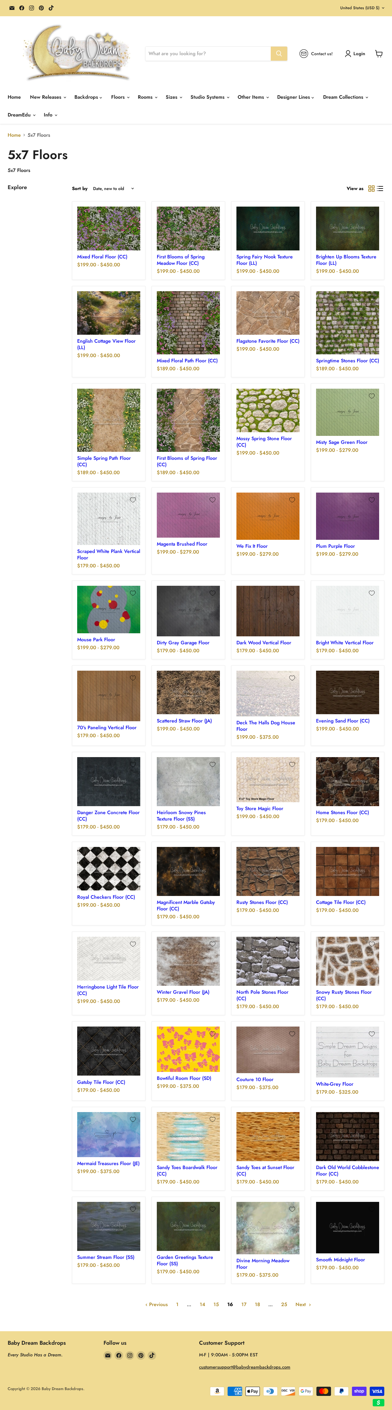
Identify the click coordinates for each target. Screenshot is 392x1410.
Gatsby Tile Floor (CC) (101, 1082)
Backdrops (87, 97)
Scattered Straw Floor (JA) (184, 720)
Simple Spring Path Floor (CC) (104, 461)
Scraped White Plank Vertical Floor (108, 554)
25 (284, 1304)
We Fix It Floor (252, 546)
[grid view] (371, 188)
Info (49, 114)
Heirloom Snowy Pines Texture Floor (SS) (181, 815)
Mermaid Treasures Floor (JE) (108, 1163)
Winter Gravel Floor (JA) (183, 992)
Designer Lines (294, 97)
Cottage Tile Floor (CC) (341, 902)
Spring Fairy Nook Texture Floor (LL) (264, 260)
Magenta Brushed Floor (182, 543)
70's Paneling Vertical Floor (107, 727)
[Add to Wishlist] (133, 214)
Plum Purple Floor (335, 546)
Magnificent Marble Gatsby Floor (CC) (186, 905)
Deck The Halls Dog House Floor (265, 726)
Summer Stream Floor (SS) (105, 1257)
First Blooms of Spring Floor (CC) (187, 461)
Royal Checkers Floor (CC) (106, 897)
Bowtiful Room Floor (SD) (184, 1078)
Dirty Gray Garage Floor (183, 642)
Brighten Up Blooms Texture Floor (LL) (346, 260)
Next (301, 1304)
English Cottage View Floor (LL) (106, 344)
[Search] (279, 54)
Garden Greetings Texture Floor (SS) (185, 1260)
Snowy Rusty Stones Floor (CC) (344, 995)
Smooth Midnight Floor (340, 1259)
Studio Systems (208, 97)
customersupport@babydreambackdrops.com (244, 1367)
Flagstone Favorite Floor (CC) (268, 341)
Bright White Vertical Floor (345, 642)
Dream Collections (344, 97)
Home (14, 97)
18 (257, 1304)
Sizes (172, 97)
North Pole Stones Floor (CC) (262, 995)
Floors (118, 97)
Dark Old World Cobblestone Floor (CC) (347, 1170)
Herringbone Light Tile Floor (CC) (108, 990)
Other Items (252, 97)
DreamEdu (20, 114)
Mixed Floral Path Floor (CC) (187, 360)
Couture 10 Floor (254, 1079)
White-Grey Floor (334, 1084)
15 (216, 1304)
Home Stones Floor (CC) (342, 812)
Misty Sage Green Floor (342, 442)
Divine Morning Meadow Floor (262, 1264)
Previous (158, 1304)
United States (359, 8)
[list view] (380, 188)
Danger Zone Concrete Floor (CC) (108, 815)
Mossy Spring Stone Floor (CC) (264, 441)
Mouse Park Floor (96, 639)
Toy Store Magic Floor (259, 808)
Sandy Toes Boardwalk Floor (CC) (187, 1170)
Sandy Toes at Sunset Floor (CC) (265, 1170)
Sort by (80, 188)
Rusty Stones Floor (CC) (262, 902)
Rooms (146, 97)
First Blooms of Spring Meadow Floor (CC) (181, 260)
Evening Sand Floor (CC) (343, 720)
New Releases (46, 97)
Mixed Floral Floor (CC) (102, 256)
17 (244, 1304)
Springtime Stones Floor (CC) (347, 360)
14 (202, 1304)
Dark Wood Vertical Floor (263, 642)
